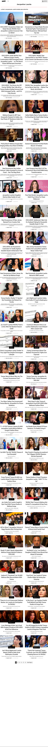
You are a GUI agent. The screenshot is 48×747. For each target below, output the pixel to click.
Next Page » (29, 662)
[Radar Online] (4, 1)
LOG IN (45, 1)
